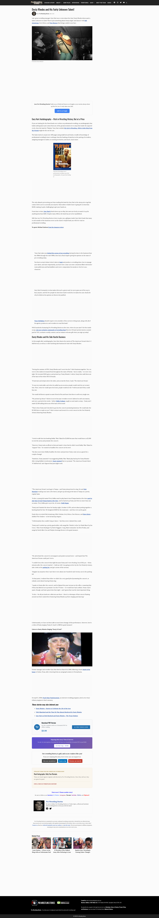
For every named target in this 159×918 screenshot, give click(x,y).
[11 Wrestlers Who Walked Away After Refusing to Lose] (62, 847)
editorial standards (48, 825)
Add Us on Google (62, 111)
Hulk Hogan (65, 503)
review (61, 227)
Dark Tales (66, 2)
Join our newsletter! (49, 761)
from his (51, 227)
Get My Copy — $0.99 (62, 746)
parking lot (46, 567)
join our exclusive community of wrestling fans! (51, 330)
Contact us (35, 825)
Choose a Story (49, 2)
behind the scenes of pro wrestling (58, 253)
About (58, 2)
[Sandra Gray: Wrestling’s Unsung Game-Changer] (82, 847)
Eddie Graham (60, 401)
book (61, 262)
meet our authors (57, 825)
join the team (67, 825)
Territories (84, 2)
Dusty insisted (57, 461)
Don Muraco (53, 23)
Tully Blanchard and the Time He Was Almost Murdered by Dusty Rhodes (59, 712)
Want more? (62, 792)
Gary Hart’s (47, 211)
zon (58, 227)
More (109, 2)
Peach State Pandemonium (51, 698)
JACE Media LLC (93, 902)
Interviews (75, 2)
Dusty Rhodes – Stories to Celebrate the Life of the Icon (53, 708)
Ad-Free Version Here (81, 727)
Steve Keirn (86, 514)
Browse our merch (75, 761)
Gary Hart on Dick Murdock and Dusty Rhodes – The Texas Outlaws (57, 716)
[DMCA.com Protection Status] (63, 902)
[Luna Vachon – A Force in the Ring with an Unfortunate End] (41, 847)
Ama (55, 227)
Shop (91, 2)
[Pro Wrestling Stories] (36, 2)
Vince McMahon (39, 321)
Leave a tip (62, 761)
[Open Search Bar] (126, 2)
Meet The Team (101, 2)
